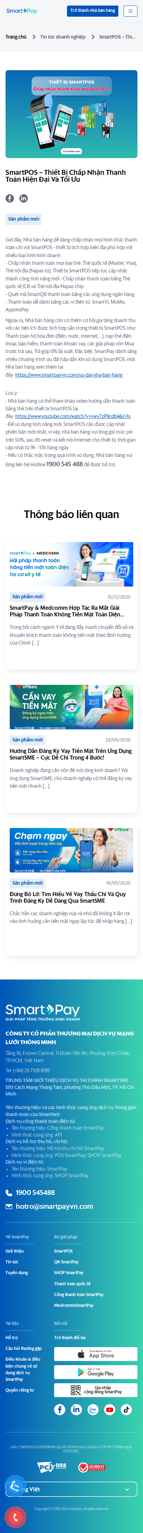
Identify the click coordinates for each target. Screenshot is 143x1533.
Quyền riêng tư (20, 1390)
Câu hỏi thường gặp (24, 1349)
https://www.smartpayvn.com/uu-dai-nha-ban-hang (69, 375)
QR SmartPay (66, 1262)
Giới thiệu (15, 1251)
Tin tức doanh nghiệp (62, 37)
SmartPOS (63, 1251)
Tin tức (12, 1262)
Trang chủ (16, 37)
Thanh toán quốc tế (72, 1284)
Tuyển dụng (17, 1273)
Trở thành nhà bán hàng (92, 11)
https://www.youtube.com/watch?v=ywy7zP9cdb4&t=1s (73, 416)
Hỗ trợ (12, 1338)
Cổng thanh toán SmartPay (78, 1295)
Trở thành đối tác (70, 1338)
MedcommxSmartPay (73, 1306)
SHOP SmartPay (68, 1273)
